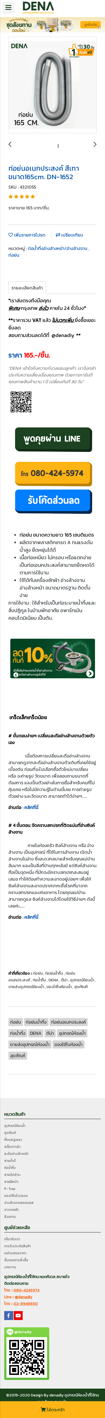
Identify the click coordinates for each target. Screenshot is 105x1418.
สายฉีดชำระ (12, 1174)
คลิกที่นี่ (31, 807)
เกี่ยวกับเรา (12, 1239)
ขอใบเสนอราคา (15, 1253)
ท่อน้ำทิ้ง (10, 1167)
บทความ (10, 1267)
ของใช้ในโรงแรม (16, 1195)
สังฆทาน (10, 1216)
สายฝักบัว (11, 1181)
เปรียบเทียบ (71, 234)
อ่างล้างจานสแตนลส (19, 1202)
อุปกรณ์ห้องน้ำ (14, 1125)
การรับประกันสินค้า (17, 1246)
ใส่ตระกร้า (55, 1409)
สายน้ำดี (10, 1160)
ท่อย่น (13, 255)
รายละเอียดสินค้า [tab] (27, 287)
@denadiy (23, 1297)
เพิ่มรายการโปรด (29, 234)
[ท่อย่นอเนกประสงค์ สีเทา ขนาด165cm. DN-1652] (52, 85)
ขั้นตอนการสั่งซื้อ (16, 1260)
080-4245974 (26, 1290)
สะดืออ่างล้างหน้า (16, 1153)
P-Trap (9, 1188)
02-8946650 (25, 1304)
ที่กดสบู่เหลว (13, 1139)
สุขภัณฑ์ (10, 1132)
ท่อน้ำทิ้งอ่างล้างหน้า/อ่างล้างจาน (58, 248)
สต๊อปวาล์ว (12, 1146)
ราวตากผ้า (11, 1209)
